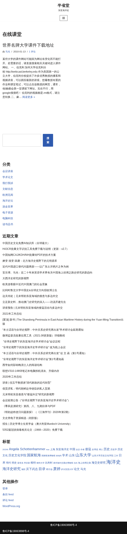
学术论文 (7, 177)
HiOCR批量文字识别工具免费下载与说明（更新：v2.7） (35, 248)
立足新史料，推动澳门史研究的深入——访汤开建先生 (34, 302)
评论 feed (8, 500)
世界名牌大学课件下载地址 (28, 45)
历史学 (113, 449)
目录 (42, 469)
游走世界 (7, 206)
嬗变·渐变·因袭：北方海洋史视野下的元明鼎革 (29, 260)
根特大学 (40, 463)
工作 (116, 455)
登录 (5, 488)
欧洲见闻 (7, 194)
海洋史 (113, 462)
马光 (7, 51)
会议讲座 (7, 171)
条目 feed (8, 494)
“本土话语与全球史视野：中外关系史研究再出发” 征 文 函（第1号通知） (44, 353)
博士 (101, 449)
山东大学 (83, 455)
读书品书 (7, 224)
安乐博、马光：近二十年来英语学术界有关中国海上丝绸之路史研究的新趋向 (47, 272)
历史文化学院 (17, 455)
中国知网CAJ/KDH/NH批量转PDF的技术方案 (29, 254)
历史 (107, 449)
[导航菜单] (63, 18)
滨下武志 (32, 469)
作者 (83, 449)
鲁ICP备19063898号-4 (63, 525)
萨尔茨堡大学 (67, 469)
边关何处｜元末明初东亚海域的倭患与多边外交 (30, 296)
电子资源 (7, 212)
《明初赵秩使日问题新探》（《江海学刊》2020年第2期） (36, 412)
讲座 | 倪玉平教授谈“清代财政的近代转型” (26, 382)
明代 (8, 462)
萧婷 (57, 469)
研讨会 (49, 469)
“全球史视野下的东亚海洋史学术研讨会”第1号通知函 (33, 359)
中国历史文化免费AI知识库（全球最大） (26, 243)
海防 (23, 469)
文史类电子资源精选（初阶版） (21, 418)
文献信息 (7, 188)
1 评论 (32, 51)
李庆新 (27, 463)
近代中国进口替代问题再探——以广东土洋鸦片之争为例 (35, 266)
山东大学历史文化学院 (102, 455)
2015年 (5, 450)
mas (47, 450)
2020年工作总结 (12, 376)
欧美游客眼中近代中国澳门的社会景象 (24, 284)
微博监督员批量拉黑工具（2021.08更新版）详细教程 (33, 335)
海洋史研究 (11, 469)
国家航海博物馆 (48, 455)
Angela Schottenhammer (27, 449)
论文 (77, 469)
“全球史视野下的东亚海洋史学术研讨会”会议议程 (31, 341)
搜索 (48, 140)
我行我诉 (7, 183)
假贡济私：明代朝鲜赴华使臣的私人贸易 (26, 388)
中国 (72, 449)
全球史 (95, 449)
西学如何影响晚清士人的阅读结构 (22, 365)
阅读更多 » (28, 97)
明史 (14, 462)
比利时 (49, 462)
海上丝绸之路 (84, 463)
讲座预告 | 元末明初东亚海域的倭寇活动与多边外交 (32, 307)
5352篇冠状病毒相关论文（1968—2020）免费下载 (32, 429)
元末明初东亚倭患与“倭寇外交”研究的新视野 (28, 394)
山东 (72, 455)
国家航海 (34, 455)
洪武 (75, 463)
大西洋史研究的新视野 (15, 278)
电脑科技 (7, 218)
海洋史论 (7, 200)
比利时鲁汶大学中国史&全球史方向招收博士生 (29, 290)
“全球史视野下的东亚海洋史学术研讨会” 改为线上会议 (34, 347)
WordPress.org (11, 506)
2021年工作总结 (12, 313)
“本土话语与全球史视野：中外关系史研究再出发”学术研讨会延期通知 (43, 329)
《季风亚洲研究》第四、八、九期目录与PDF (29, 406)
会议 (78, 449)
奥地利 (59, 456)
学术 (65, 455)
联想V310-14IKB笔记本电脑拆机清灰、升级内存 (30, 371)
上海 (52, 449)
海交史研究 (99, 462)
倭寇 (88, 449)
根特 (33, 462)
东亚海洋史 (62, 449)
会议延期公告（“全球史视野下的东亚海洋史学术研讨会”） (36, 400)
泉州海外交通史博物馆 (63, 463)
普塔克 (20, 463)
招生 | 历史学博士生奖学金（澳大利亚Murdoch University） (37, 423)
